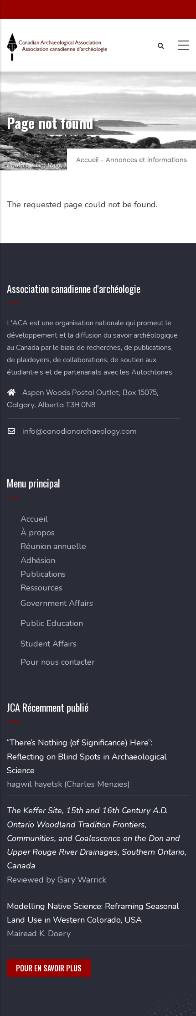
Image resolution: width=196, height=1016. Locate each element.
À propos (38, 532)
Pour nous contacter (58, 662)
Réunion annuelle (53, 546)
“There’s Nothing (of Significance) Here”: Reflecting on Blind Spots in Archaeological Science (87, 756)
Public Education (52, 623)
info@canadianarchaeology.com (79, 431)
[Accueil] (57, 46)
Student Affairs (49, 643)
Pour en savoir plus (49, 968)
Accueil (87, 160)
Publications (43, 574)
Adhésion (38, 560)
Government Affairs (57, 603)
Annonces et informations (146, 160)
